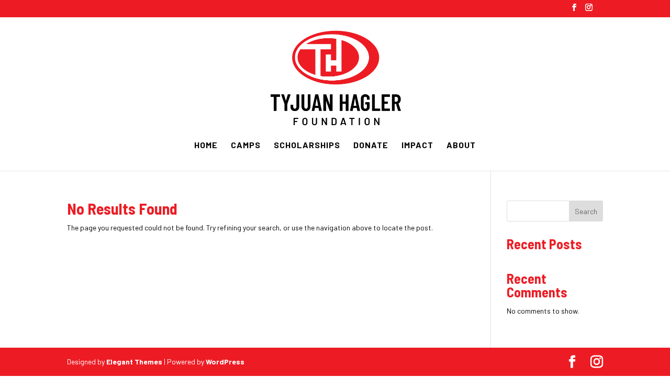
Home (206, 145)
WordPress (225, 361)
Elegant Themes (134, 361)
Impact (417, 145)
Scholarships (307, 145)
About (461, 145)
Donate (370, 145)
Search (586, 211)
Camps (246, 145)
